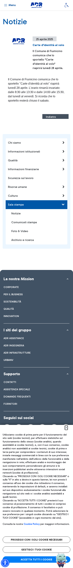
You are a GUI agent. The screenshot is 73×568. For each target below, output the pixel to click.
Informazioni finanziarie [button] (23, 169)
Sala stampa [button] (16, 204)
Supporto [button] (12, 373)
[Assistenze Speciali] (66, 5)
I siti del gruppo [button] (17, 330)
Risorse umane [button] (17, 187)
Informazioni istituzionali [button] (24, 151)
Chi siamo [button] (14, 142)
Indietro (51, 117)
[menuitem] (11, 287)
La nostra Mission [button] (19, 278)
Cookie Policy (32, 524)
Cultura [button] (13, 195)
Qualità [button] (13, 160)
